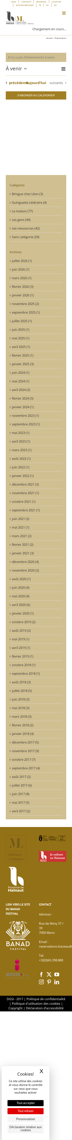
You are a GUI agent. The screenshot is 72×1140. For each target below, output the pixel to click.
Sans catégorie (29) (25, 237)
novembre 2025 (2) (25, 304)
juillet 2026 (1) (22, 261)
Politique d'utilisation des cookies (36, 1003)
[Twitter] (49, 974)
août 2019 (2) (21, 630)
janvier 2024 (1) (23, 407)
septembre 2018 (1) (26, 673)
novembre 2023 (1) (25, 416)
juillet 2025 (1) (22, 321)
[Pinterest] (49, 981)
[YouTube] (56, 974)
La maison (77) (22, 211)
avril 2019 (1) (21, 648)
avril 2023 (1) (21, 441)
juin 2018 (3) (20, 699)
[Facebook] (41, 974)
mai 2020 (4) (20, 596)
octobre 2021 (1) (24, 501)
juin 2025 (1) (20, 330)
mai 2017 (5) (20, 802)
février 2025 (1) (22, 355)
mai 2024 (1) (20, 381)
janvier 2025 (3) (23, 364)
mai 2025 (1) (20, 338)
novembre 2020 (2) (25, 570)
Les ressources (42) (26, 228)
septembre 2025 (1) (26, 312)
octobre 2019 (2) (24, 622)
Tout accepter (26, 1103)
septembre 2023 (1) (26, 424)
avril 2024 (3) (21, 390)
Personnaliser (25, 1119)
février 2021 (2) (22, 544)
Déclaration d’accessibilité (45, 1008)
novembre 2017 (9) (25, 751)
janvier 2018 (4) (23, 734)
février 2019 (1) (22, 656)
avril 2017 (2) (21, 811)
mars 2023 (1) (21, 450)
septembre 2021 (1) (26, 510)
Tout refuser (26, 1111)
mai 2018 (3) (20, 708)
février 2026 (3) (22, 287)
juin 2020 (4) (20, 587)
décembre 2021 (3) (25, 484)
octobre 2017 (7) (24, 759)
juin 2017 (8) (20, 794)
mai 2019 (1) (20, 639)
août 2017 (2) (21, 777)
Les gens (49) (21, 220)
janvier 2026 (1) (23, 295)
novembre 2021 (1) (25, 493)
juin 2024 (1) (20, 373)
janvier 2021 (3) (23, 553)
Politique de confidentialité (45, 999)
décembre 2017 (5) (25, 742)
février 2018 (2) (22, 725)
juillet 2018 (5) (22, 691)
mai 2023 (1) (20, 433)
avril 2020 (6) (21, 605)
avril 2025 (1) (21, 347)
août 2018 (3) (21, 682)
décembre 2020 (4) (25, 562)
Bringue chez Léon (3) (27, 194)
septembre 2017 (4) (26, 768)
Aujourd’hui (36, 82)
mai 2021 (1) (20, 527)
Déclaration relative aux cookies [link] (25, 1128)
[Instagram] (41, 981)
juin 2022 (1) (20, 467)
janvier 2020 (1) (23, 613)
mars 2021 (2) (21, 536)
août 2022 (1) (21, 458)
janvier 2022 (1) (23, 476)
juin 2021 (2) (20, 519)
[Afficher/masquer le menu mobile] (64, 13)
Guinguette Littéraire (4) (29, 202)
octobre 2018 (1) (24, 665)
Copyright (15, 1008)
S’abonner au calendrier (36, 95)
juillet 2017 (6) (22, 785)
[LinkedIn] (56, 981)
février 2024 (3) (22, 398)
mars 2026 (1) (21, 278)
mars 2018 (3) (21, 716)
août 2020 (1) (21, 579)
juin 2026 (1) (20, 269)
